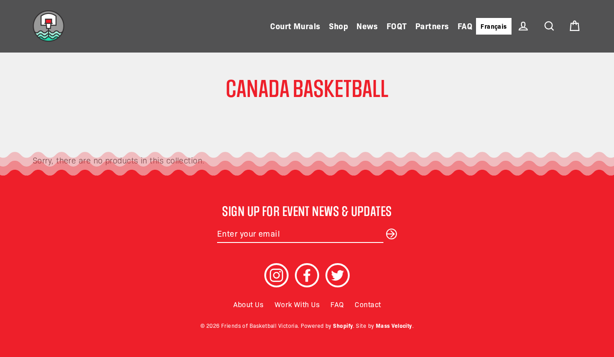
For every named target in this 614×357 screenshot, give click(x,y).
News (367, 25)
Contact (368, 304)
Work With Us (297, 304)
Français (494, 26)
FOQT (397, 25)
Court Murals (295, 25)
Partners (432, 25)
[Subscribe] (390, 233)
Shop (338, 25)
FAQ (465, 25)
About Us (248, 304)
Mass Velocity (394, 325)
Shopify (343, 325)
